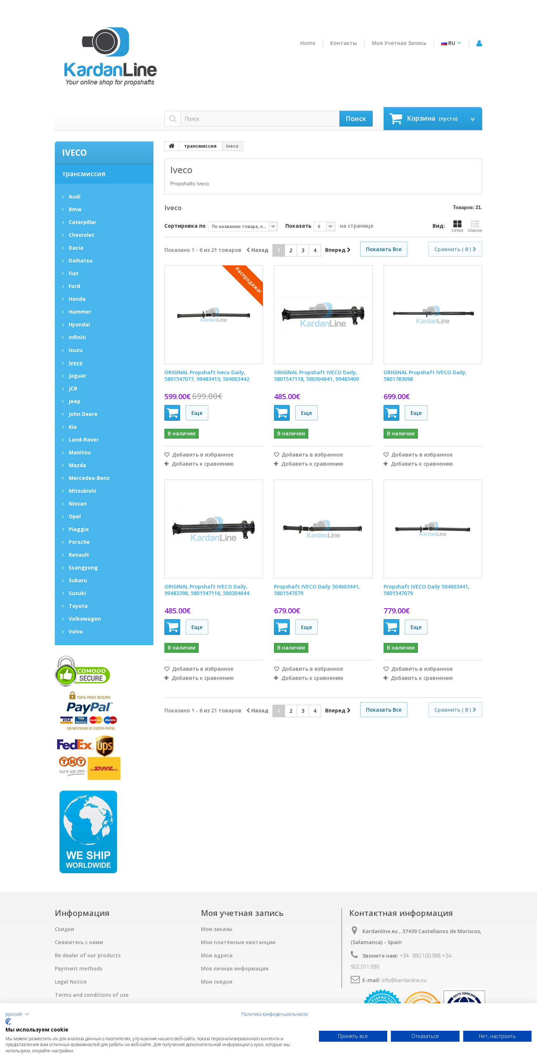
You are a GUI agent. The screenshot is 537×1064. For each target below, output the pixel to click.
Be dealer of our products (88, 955)
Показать (298, 225)
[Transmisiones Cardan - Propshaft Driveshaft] (109, 59)
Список (475, 230)
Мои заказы (216, 929)
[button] (17, 1014)
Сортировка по (185, 225)
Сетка (457, 230)
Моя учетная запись (399, 43)
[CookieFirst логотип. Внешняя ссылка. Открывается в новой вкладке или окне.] (8, 1021)
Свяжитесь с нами (79, 942)
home (307, 43)
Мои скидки (216, 981)
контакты (343, 43)
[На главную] (172, 146)
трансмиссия (84, 173)
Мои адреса (217, 955)
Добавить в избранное (202, 454)
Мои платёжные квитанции (238, 942)
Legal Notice (71, 981)
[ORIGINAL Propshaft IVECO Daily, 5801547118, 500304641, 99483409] (323, 314)
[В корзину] (172, 413)
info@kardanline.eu (404, 980)
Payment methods (78, 968)
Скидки (64, 929)
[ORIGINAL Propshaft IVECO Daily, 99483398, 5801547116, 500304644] (213, 529)
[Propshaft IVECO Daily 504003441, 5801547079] (323, 529)
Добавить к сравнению (203, 464)
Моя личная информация (234, 968)
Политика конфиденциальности (274, 1014)
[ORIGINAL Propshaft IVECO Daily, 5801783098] (433, 314)
